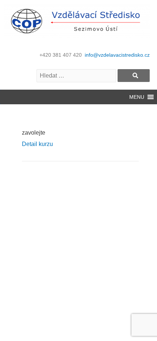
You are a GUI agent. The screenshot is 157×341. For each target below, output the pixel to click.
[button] (136, 97)
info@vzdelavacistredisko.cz (117, 55)
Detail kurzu (37, 144)
